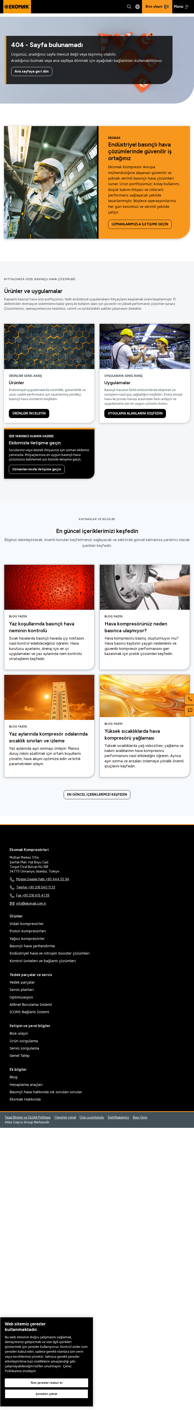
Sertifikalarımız (118, 1117)
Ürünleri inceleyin (29, 413)
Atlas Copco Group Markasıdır (27, 1122)
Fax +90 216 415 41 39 (32, 895)
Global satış (137, 6)
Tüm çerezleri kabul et (47, 1382)
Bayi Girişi (140, 1117)
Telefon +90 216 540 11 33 (35, 887)
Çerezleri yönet (65, 1117)
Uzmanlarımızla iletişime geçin (140, 224)
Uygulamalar (117, 382)
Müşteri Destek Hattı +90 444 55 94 (42, 879)
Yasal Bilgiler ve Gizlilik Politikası (28, 1117)
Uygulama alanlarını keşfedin (135, 413)
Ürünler (16, 382)
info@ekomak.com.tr (31, 903)
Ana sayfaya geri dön (32, 71)
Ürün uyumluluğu (92, 1117)
